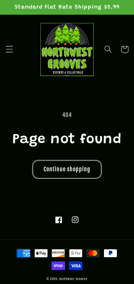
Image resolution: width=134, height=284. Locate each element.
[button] (9, 49)
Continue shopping (67, 169)
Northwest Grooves (73, 279)
